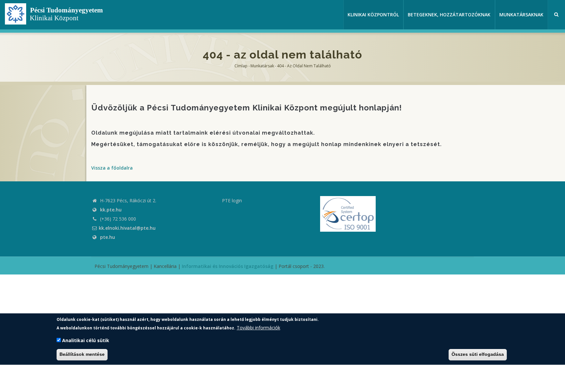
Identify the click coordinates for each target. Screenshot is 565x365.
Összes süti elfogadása (478, 354)
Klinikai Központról (373, 14)
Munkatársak (262, 66)
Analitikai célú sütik (85, 340)
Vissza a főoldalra (112, 168)
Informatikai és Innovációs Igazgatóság (227, 266)
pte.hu (107, 237)
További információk (258, 327)
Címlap (241, 66)
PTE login (232, 200)
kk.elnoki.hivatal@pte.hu (127, 228)
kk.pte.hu (111, 210)
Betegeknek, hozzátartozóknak (449, 14)
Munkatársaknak (521, 14)
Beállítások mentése (82, 354)
